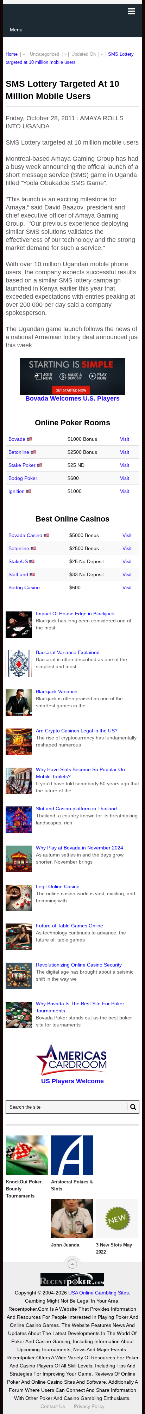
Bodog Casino (24, 587)
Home (12, 54)
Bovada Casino (25, 535)
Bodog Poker (22, 478)
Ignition (16, 491)
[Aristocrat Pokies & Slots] (72, 1155)
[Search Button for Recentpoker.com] (132, 1106)
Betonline (18, 452)
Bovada (16, 439)
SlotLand (18, 574)
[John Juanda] (72, 1218)
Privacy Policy (89, 1406)
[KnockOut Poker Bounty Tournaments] (27, 1155)
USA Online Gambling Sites (98, 1293)
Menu (16, 29)
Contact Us (52, 1406)
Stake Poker (22, 465)
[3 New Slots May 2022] (117, 1218)
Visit (124, 439)
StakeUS (18, 561)
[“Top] (72, 1264)
